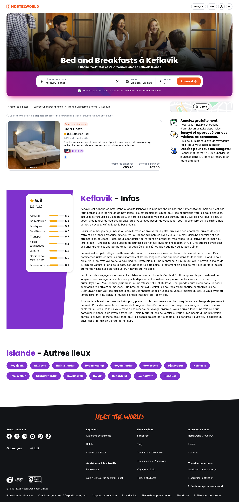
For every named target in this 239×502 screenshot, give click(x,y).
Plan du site (183, 495)
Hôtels (89, 444)
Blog (139, 444)
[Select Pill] (221, 6)
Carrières (193, 452)
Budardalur (119, 376)
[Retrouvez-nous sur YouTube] (32, 436)
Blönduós (170, 376)
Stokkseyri (150, 365)
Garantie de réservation (150, 452)
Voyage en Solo (146, 469)
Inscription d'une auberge (202, 469)
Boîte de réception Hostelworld (205, 486)
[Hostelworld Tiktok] (48, 436)
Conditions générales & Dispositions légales (62, 495)
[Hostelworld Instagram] (24, 436)
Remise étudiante (146, 477)
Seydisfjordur (123, 365)
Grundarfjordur (46, 376)
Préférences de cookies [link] (207, 495)
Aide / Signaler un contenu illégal (104, 477)
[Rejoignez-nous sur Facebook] (9, 436)
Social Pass (143, 435)
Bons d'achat (129, 495)
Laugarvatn (145, 376)
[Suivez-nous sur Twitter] (17, 436)
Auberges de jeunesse (98, 435)
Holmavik (199, 365)
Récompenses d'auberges (151, 461)
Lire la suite (107, 116)
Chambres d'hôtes (96, 452)
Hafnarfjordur (65, 365)
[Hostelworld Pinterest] (40, 436)
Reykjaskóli (75, 376)
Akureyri (40, 365)
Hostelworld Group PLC (201, 435)
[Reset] (117, 81)
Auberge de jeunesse (76, 124)
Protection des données (20, 495)
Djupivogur (175, 365)
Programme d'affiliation (200, 477)
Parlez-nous (92, 469)
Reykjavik (17, 365)
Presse (192, 444)
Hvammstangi (94, 365)
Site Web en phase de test (157, 495)
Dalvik (97, 376)
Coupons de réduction (104, 495)
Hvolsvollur (18, 376)
